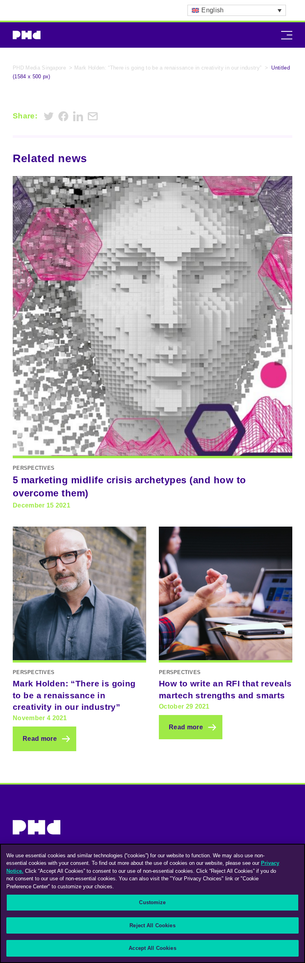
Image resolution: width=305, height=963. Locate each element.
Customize (152, 902)
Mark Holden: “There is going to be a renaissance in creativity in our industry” (167, 68)
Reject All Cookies (152, 925)
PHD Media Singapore (39, 68)
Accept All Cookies (152, 948)
